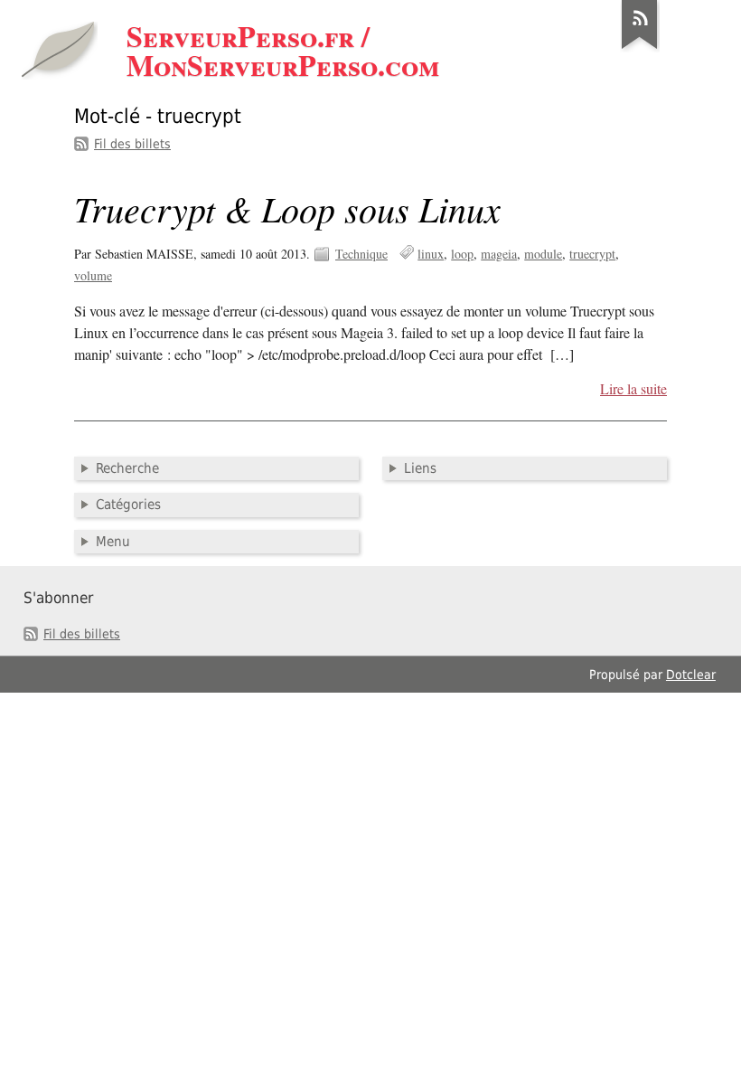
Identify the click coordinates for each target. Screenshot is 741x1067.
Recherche (127, 468)
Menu (113, 542)
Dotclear (691, 674)
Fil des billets (132, 144)
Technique (361, 253)
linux (430, 253)
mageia (499, 253)
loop (462, 253)
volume (93, 275)
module (543, 253)
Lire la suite (633, 389)
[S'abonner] (640, 48)
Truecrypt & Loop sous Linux (287, 208)
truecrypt (592, 253)
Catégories (128, 504)
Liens (420, 468)
